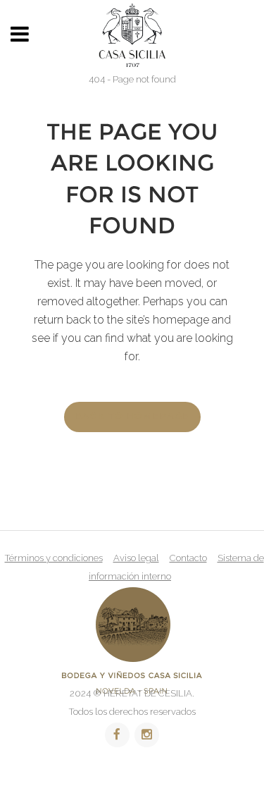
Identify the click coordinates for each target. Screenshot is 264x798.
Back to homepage (132, 416)
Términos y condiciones (54, 558)
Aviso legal (136, 558)
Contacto (188, 558)
